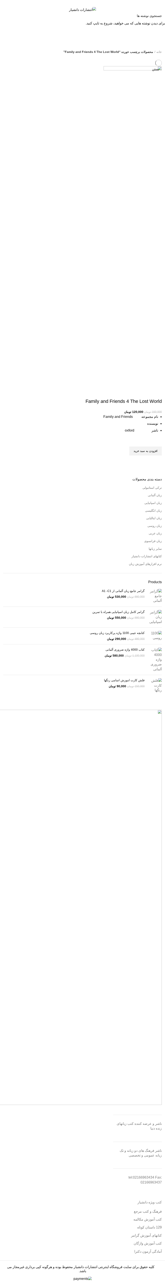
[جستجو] (5, 16)
